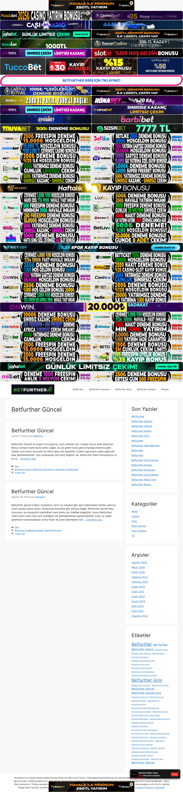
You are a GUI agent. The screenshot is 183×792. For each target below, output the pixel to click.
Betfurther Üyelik (157, 759)
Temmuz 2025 (140, 581)
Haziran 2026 (139, 562)
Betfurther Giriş (123, 389)
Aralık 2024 (138, 596)
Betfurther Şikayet (146, 389)
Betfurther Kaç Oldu (139, 704)
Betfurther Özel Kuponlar (140, 759)
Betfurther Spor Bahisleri (146, 445)
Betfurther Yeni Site (157, 748)
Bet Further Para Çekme (140, 734)
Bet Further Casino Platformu (142, 668)
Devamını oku (28, 458)
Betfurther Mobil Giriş (144, 479)
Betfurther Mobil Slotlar (140, 719)
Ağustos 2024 (140, 616)
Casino (135, 516)
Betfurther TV (160, 741)
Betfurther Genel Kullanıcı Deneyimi (144, 675)
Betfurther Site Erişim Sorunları (143, 741)
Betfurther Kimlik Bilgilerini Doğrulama (145, 708)
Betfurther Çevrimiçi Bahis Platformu (145, 752)
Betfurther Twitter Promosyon (142, 745)
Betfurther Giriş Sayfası (145, 460)
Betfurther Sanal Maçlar (157, 737)
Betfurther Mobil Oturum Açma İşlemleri (146, 715)
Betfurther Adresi (141, 431)
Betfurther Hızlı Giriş (156, 697)
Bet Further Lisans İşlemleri (141, 712)
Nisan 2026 (138, 572)
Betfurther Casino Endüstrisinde (143, 661)
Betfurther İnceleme (99, 389)
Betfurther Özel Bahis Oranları (142, 755)
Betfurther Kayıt (153, 701)
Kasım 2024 (138, 601)
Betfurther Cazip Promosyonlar (143, 672)
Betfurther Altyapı (142, 465)
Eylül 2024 (138, 611)
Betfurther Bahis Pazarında (141, 653)
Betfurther (78, 389)
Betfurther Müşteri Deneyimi (160, 719)
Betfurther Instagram (143, 470)
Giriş (17, 466)
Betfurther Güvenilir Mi (140, 697)
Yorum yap (20, 472)
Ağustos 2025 (140, 577)
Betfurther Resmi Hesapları (160, 734)
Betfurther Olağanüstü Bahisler (143, 723)
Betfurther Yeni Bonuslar (66, 469)
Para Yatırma (139, 530)
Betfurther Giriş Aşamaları (141, 685)
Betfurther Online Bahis (140, 726)
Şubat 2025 (138, 586)
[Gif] (91, 187)
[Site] (45, 138)
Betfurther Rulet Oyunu (140, 737)
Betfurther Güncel (32, 430)
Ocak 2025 (138, 591)
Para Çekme (139, 526)
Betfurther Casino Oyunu (140, 664)
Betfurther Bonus (141, 484)
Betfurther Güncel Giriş (43, 469)
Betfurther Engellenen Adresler (29, 530)
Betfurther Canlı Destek (145, 474)
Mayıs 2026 (138, 567)
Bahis (135, 511)
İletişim (165, 389)
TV (133, 535)
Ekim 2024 (138, 606)
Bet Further (138, 416)
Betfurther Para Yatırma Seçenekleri (144, 730)
